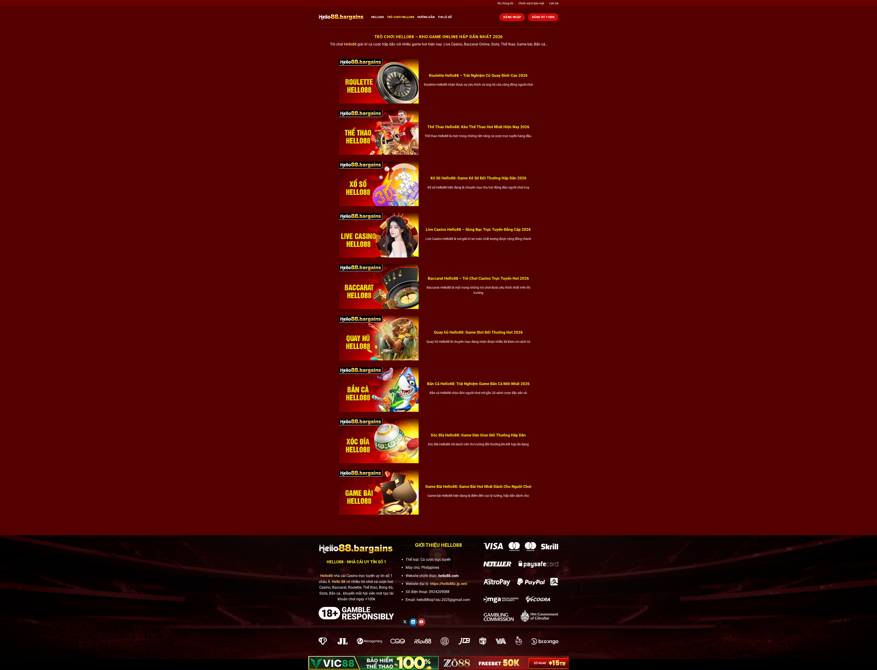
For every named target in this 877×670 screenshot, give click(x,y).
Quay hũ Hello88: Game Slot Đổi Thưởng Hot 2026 (478, 332)
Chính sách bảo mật (531, 3)
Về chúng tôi (505, 3)
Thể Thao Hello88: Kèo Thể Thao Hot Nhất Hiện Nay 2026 (478, 127)
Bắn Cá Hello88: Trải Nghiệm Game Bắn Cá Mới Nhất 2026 (478, 384)
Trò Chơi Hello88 (400, 17)
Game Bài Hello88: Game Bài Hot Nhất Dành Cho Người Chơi (478, 486)
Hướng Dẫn (426, 17)
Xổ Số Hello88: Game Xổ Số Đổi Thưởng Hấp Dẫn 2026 (478, 178)
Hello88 (377, 17)
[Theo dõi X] (405, 622)
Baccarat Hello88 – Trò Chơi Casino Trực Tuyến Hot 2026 (478, 278)
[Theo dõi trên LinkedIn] (413, 622)
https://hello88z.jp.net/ (449, 584)
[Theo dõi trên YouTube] (421, 622)
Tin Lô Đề (445, 17)
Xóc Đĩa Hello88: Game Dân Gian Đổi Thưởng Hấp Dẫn (478, 435)
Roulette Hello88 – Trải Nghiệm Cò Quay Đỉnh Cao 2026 (478, 75)
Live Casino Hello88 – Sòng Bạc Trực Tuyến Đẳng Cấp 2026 (478, 229)
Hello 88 (338, 582)
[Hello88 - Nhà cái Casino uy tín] (341, 17)
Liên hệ (553, 3)
